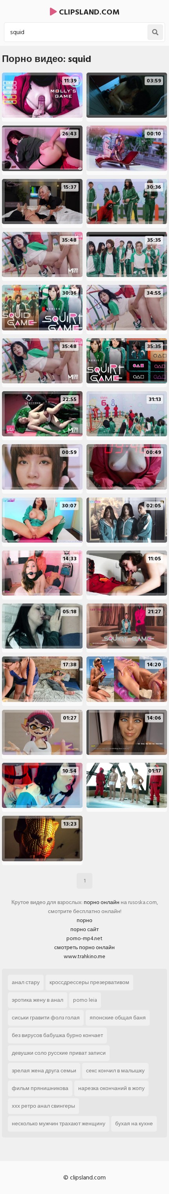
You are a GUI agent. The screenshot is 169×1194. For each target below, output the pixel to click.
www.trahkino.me (84, 956)
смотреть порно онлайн (84, 947)
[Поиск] (155, 32)
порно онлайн (101, 902)
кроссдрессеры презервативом (89, 982)
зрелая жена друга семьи (44, 1070)
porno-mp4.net (84, 938)
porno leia (85, 999)
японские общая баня (118, 1017)
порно (84, 920)
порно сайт (84, 929)
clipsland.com (88, 12)
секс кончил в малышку (115, 1070)
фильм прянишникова (40, 1088)
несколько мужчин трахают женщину (58, 1123)
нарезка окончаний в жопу (111, 1088)
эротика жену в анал (37, 999)
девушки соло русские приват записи (59, 1052)
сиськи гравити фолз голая (46, 1017)
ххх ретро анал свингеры (43, 1105)
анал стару (26, 982)
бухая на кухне (134, 1123)
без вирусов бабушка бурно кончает (57, 1035)
